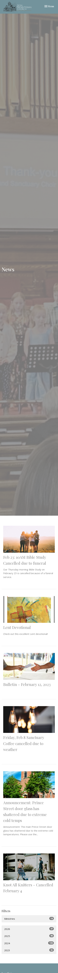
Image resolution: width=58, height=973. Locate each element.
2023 (28, 950)
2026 (28, 929)
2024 (28, 943)
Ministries (28, 918)
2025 (28, 936)
